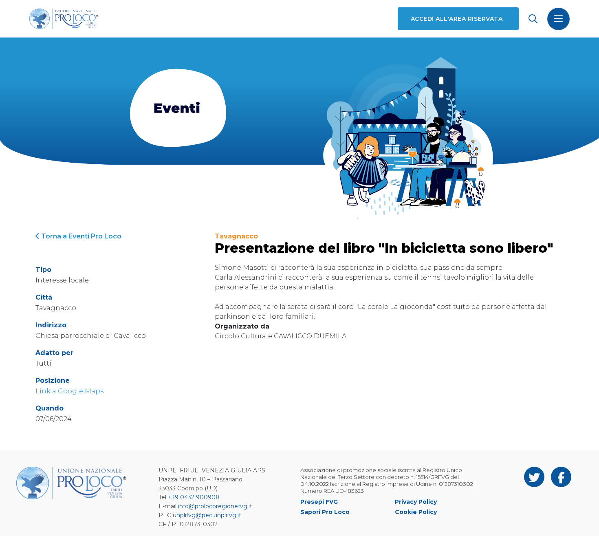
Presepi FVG (319, 501)
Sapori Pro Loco (325, 512)
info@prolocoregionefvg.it (215, 506)
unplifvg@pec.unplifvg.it (207, 515)
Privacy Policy (416, 501)
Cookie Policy (416, 512)
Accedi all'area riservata (456, 18)
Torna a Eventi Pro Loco (80, 236)
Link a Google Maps (69, 391)
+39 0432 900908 (194, 497)
